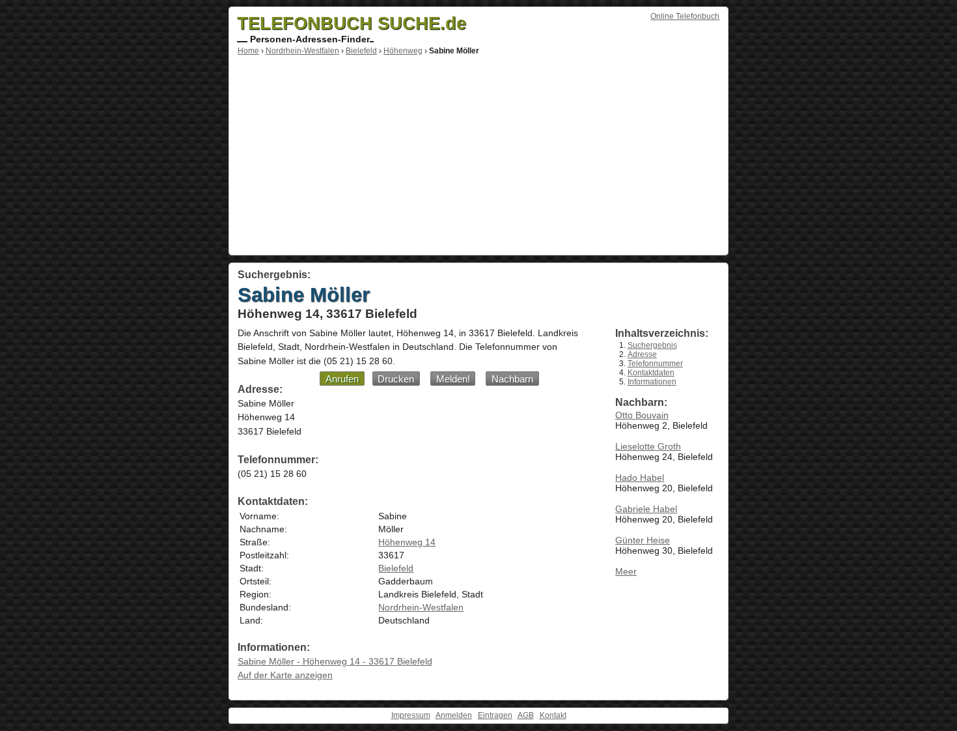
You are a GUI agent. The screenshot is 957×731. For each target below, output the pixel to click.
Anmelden (454, 715)
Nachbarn (512, 378)
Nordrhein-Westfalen (302, 50)
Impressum (410, 715)
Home (248, 50)
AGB (526, 715)
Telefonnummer (655, 363)
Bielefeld (361, 50)
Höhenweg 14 (407, 542)
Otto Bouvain (642, 415)
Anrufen (342, 378)
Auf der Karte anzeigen (285, 675)
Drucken (396, 378)
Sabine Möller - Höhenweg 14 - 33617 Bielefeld (335, 661)
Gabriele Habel (646, 509)
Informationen (652, 381)
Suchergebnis (652, 345)
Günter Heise (642, 540)
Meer (626, 571)
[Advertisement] (478, 153)
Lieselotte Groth (648, 446)
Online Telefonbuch (684, 16)
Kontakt (553, 715)
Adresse (642, 354)
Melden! (453, 378)
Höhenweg (403, 50)
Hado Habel (639, 477)
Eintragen (495, 715)
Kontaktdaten (651, 372)
